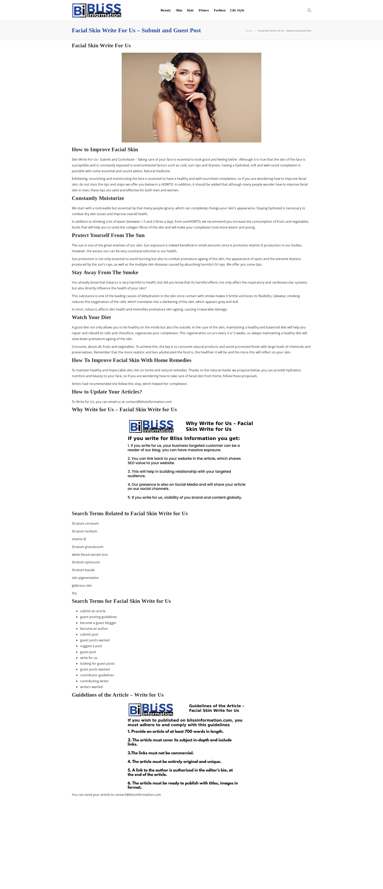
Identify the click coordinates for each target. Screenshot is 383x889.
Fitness (204, 10)
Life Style (237, 10)
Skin (179, 10)
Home (249, 30)
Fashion (219, 10)
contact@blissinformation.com (148, 402)
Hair (190, 10)
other (110, 867)
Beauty (166, 10)
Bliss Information (110, 832)
